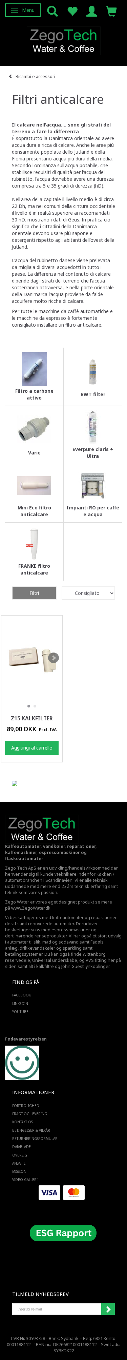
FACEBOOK (21, 995)
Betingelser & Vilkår (31, 1130)
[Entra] (91, 10)
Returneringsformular (35, 1138)
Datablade (21, 1146)
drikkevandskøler (37, 948)
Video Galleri (25, 1179)
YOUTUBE (20, 1011)
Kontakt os (22, 1122)
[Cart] (111, 10)
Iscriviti (108, 1309)
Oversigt (20, 1155)
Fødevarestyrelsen (26, 1039)
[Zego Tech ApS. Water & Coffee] (64, 39)
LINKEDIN (20, 1003)
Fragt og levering (29, 1113)
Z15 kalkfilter (32, 718)
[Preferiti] (72, 10)
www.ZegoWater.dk (30, 908)
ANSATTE (19, 1163)
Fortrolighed (25, 1105)
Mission (19, 1171)
